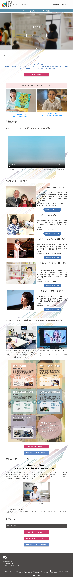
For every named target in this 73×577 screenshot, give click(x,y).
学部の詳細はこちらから (52, 210)
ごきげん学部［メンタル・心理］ (11, 571)
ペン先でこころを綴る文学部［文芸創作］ (36, 35)
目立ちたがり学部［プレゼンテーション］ (25, 572)
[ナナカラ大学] (7, 4)
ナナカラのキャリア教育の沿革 (15, 509)
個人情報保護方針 (53, 572)
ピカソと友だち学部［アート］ (43, 571)
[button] (34, 48)
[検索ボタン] (68, 4)
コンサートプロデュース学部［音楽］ (27, 571)
